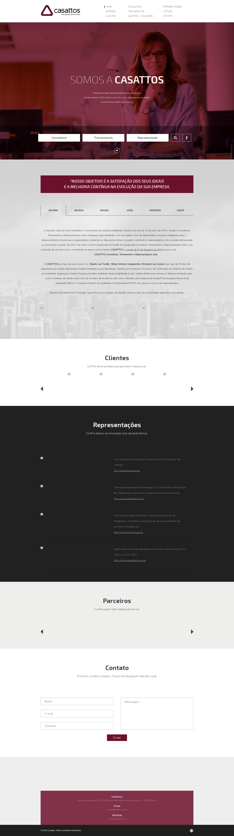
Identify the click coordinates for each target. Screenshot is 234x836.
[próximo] (192, 389)
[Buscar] (175, 138)
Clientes (110, 16)
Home (109, 7)
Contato (167, 16)
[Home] (60, 10)
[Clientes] (69, 388)
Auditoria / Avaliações (140, 16)
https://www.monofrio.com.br (128, 532)
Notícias (167, 11)
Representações (172, 7)
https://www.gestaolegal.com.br (130, 560)
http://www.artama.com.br (127, 471)
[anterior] (42, 389)
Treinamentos (136, 11)
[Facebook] (186, 138)
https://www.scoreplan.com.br (129, 499)
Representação (148, 138)
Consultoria (135, 7)
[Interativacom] (191, 830)
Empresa (111, 11)
